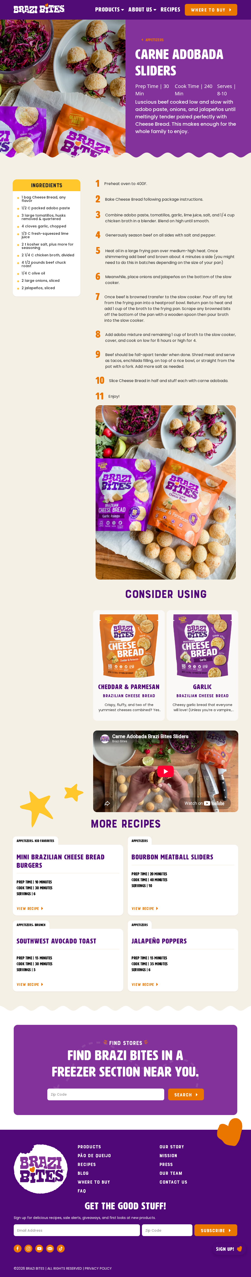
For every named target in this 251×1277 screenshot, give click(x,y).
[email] (50, 1249)
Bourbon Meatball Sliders (172, 857)
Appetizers (154, 39)
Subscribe (213, 1230)
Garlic (202, 687)
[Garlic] (202, 646)
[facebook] (18, 1249)
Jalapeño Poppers (159, 941)
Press (166, 1164)
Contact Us (173, 1182)
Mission (168, 1155)
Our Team (170, 1173)
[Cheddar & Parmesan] (129, 646)
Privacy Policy (98, 1268)
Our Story (171, 1146)
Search (183, 1095)
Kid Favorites (44, 841)
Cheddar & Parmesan (129, 687)
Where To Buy (208, 10)
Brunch (40, 925)
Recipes (171, 10)
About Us (140, 10)
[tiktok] (61, 1249)
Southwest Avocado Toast (57, 941)
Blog (83, 1173)
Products (107, 10)
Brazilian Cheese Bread (129, 695)
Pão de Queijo (94, 1155)
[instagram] (28, 1249)
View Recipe (28, 908)
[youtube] (39, 1249)
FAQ (81, 1191)
